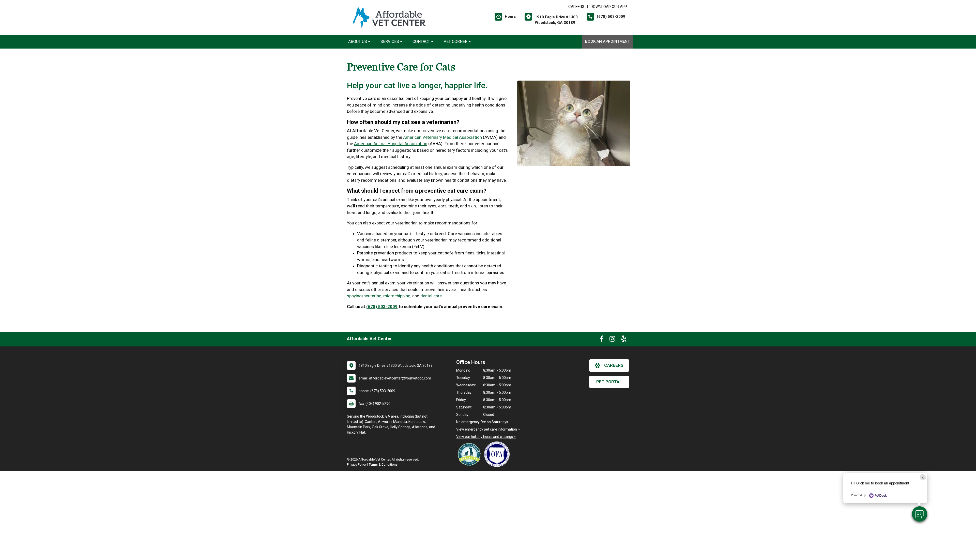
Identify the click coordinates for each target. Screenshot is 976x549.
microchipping (396, 295)
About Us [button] (358, 41)
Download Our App (609, 6)
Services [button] (390, 41)
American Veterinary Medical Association (442, 137)
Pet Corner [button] (456, 41)
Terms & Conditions (383, 464)
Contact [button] (422, 41)
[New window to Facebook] (601, 340)
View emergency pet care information (486, 429)
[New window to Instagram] (612, 340)
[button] (919, 514)
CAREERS (576, 6)
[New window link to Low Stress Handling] (470, 454)
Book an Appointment (607, 41)
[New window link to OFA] (498, 454)
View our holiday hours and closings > (486, 437)
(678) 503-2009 (382, 306)
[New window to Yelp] (623, 340)
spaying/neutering (364, 295)
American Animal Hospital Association (390, 143)
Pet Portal (609, 381)
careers (613, 365)
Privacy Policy (357, 464)
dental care (431, 295)
